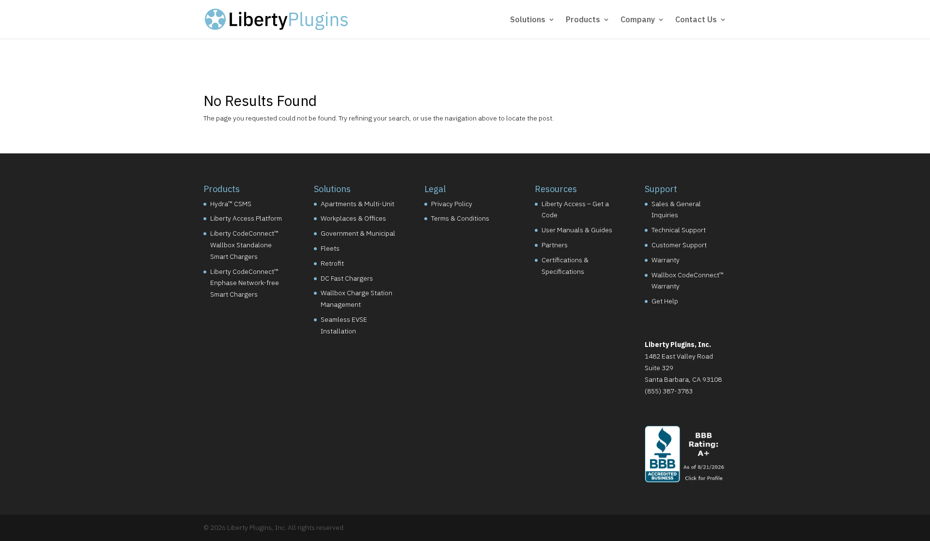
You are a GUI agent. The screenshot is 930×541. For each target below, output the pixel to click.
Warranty (665, 259)
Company (637, 20)
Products (583, 20)
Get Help (664, 301)
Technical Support (678, 229)
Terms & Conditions (460, 218)
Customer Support (679, 244)
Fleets (330, 248)
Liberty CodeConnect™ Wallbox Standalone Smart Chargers (244, 245)
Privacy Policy (451, 203)
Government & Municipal (358, 233)
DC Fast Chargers (347, 278)
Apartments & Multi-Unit (357, 203)
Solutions (527, 20)
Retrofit (332, 263)
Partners (555, 244)
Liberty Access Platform (246, 218)
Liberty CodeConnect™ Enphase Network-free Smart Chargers (244, 283)
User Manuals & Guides (577, 229)
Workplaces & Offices (353, 218)
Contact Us (696, 20)
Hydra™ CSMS (230, 203)
